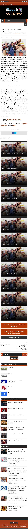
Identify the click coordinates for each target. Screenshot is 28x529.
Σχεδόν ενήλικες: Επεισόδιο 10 (9, 183)
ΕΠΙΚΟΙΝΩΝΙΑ (16, 525)
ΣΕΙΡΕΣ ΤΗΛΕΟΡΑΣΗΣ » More (11, 399)
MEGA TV (10, 367)
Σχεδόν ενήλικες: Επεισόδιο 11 (9, 168)
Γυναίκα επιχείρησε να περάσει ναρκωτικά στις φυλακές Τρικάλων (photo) (17, 480)
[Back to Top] (17, 523)
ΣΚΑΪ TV (10, 392)
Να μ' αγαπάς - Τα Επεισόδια (15, 440)
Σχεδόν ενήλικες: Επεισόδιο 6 (9, 244)
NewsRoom (17, 33)
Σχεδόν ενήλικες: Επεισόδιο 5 (9, 259)
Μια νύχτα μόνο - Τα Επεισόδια (16, 434)
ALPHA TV (10, 386)
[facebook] (23, 1)
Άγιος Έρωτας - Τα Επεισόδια (15, 408)
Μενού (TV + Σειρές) (7, 4)
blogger (25, 354)
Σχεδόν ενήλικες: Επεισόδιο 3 (9, 288)
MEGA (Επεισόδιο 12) (14, 120)
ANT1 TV (10, 373)
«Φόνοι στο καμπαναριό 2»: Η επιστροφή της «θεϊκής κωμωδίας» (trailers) (16, 451)
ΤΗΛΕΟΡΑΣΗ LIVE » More (10, 364)
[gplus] (26, 1)
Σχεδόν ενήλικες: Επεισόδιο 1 (9, 318)
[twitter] (25, 1)
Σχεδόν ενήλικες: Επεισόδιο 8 (9, 214)
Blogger (25, 526)
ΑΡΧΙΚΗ (3, 525)
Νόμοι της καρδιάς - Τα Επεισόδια (16, 402)
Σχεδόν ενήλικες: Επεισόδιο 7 (9, 229)
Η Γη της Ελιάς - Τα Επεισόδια (15, 415)
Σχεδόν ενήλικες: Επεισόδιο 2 (9, 303)
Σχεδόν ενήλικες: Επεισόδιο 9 (9, 198)
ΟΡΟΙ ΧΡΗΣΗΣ (8, 525)
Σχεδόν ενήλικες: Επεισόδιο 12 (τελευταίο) (12, 153)
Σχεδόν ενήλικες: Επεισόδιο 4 (9, 273)
